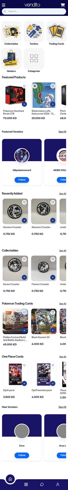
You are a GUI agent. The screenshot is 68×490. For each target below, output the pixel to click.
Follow (21, 180)
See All (62, 132)
